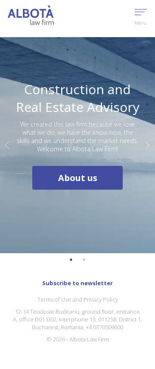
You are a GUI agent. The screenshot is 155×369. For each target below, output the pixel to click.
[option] (77, 145)
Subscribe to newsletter (77, 283)
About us (77, 178)
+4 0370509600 (104, 327)
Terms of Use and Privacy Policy (77, 299)
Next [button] (147, 145)
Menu (140, 23)
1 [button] (71, 259)
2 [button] (84, 259)
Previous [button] (7, 145)
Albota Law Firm (89, 339)
